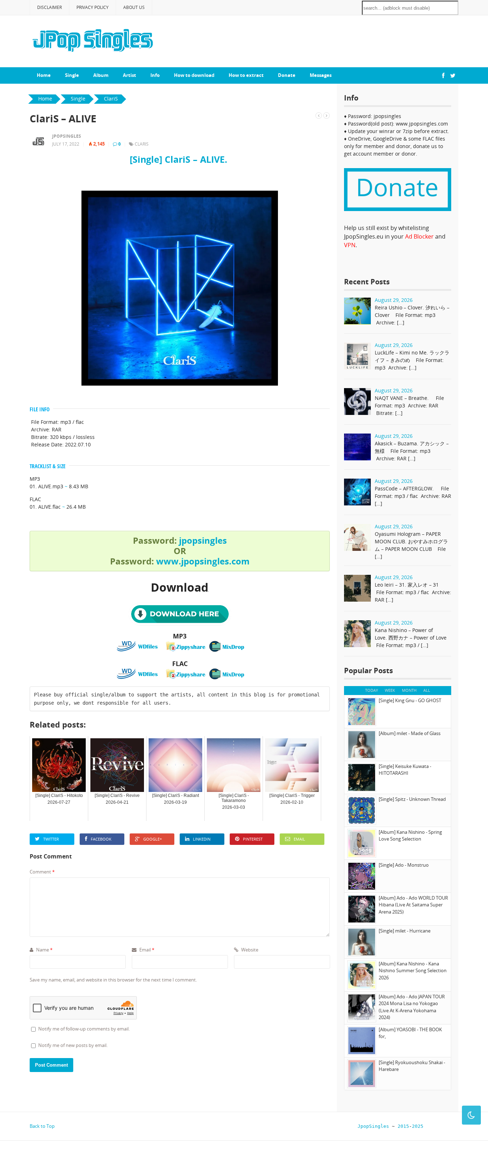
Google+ (152, 839)
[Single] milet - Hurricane (404, 931)
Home (44, 75)
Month (409, 690)
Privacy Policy (92, 7)
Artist (129, 75)
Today (371, 690)
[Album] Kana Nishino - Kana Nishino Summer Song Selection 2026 (413, 970)
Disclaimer (49, 7)
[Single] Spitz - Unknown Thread (412, 799)
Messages (321, 75)
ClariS (142, 144)
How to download (194, 75)
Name (44, 949)
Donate (286, 75)
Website (249, 949)
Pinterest (253, 839)
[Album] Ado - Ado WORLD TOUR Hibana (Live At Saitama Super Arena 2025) (413, 905)
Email (299, 839)
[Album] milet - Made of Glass (409, 733)
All (426, 690)
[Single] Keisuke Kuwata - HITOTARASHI (405, 770)
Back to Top (42, 1126)
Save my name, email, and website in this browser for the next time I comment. (113, 980)
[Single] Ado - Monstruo (404, 865)
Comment (42, 871)
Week (390, 690)
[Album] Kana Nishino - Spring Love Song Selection (410, 835)
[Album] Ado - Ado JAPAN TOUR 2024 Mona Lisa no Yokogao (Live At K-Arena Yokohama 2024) (412, 1007)
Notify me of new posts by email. (73, 1045)
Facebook (101, 839)
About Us (134, 7)
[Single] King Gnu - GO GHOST (410, 700)
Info (155, 75)
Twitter (51, 839)
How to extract (246, 75)
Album (101, 75)
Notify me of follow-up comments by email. (84, 1029)
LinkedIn (201, 839)
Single (72, 75)
